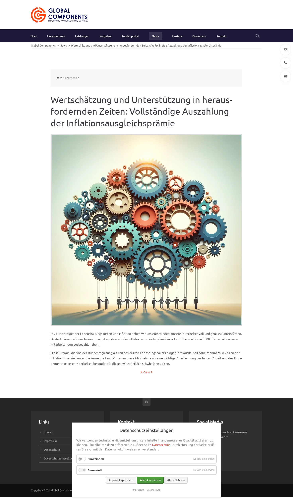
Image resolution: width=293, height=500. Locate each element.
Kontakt (49, 432)
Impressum (51, 440)
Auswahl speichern (121, 480)
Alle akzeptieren (150, 480)
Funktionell (96, 459)
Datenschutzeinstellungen (61, 458)
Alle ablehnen (176, 480)
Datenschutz (52, 449)
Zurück (148, 372)
